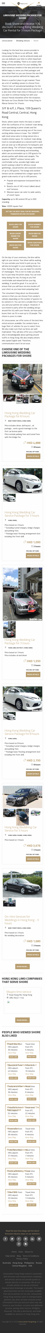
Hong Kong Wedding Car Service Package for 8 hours (22, 732)
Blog (19, 1255)
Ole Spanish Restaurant (19, 1086)
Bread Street (13, 1043)
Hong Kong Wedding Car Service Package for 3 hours (22, 514)
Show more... (22, 966)
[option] (22, 1002)
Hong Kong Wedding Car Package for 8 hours (20, 414)
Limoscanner (7, 40)
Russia (39, 1262)
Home (14, 1251)
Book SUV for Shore (15, 246)
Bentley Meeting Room (18, 1171)
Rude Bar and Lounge (17, 1149)
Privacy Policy (22, 1258)
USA (30, 1265)
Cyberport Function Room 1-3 (21, 1065)
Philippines (29, 1262)
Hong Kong (38, 6)
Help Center (10, 1255)
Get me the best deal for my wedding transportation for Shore (22, 212)
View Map (12, 1052)
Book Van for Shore (35, 234)
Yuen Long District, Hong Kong (20, 648)
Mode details (33, 456)
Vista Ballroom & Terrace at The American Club (23, 1109)
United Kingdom (19, 1265)
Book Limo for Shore (15, 225)
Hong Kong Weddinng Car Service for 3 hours (21, 829)
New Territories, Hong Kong (19, 421)
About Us (29, 1251)
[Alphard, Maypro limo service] (23, 1002)
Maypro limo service (18, 991)
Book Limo (13, 1057)
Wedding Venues (23, 40)
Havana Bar (12, 1128)
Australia (7, 1262)
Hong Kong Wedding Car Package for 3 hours (20, 641)
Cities (20, 1251)
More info (32, 1056)
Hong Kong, (12, 520)
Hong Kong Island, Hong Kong (20, 835)
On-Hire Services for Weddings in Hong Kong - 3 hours (22, 919)
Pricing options (32, 451)
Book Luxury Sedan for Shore (15, 236)
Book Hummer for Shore (34, 225)
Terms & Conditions (30, 1255)
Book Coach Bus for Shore (35, 243)
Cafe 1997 (12, 1192)
